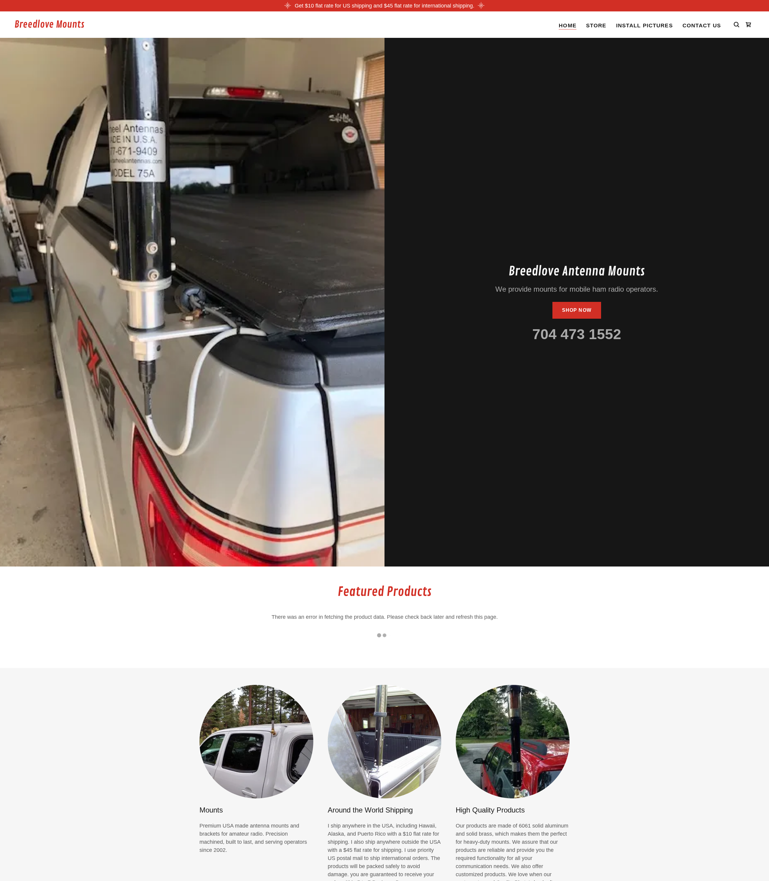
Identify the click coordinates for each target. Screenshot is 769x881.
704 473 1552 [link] (576, 334)
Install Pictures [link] (644, 26)
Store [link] (596, 26)
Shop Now (576, 310)
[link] (49, 26)
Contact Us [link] (701, 26)
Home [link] (567, 26)
